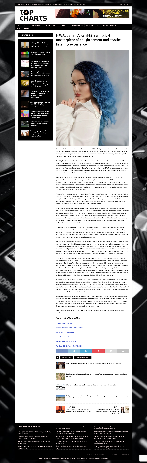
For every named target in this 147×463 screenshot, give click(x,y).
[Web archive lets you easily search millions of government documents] (60, 387)
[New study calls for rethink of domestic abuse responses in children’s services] (60, 365)
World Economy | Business (29, 427)
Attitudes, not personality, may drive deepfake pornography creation (40, 104)
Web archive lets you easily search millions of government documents (91, 385)
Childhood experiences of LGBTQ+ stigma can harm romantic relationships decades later (39, 114)
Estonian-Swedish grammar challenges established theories (40, 123)
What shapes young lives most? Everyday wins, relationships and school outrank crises (39, 134)
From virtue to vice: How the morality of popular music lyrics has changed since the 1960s (39, 84)
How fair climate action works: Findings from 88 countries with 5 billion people (71, 432)
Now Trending (36, 26)
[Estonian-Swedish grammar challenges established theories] (25, 124)
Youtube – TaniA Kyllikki (64, 337)
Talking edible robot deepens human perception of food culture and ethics (40, 45)
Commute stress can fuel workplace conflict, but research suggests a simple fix (33, 437)
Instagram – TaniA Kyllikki (65, 332)
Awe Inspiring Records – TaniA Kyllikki (69, 328)
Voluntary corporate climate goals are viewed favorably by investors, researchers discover (111, 427)
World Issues (77, 26)
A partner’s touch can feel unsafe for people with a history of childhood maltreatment (39, 94)
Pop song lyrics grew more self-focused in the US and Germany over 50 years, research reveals (39, 64)
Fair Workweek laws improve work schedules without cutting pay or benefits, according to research (72, 437)
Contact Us (125, 454)
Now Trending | (27, 35)
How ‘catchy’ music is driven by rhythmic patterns (40, 53)
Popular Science (93, 26)
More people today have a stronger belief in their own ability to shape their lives (40, 74)
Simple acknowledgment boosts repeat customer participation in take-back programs (109, 437)
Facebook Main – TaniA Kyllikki (67, 341)
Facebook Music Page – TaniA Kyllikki (69, 346)
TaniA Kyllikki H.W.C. (83, 357)
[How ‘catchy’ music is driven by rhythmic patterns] (25, 54)
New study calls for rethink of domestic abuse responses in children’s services (93, 363)
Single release (66, 357)
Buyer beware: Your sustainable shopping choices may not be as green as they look (111, 432)
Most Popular (23, 29)
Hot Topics (21, 26)
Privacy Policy (113, 454)
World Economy (110, 26)
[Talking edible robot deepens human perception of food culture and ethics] (25, 45)
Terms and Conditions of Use (95, 454)
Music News (50, 26)
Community (63, 26)
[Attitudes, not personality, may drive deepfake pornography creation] (25, 104)
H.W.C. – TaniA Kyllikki (64, 323)
